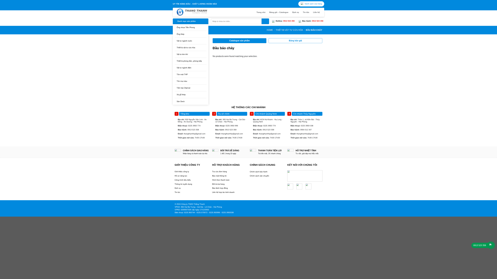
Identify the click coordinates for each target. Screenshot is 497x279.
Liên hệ (316, 12)
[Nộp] (265, 21)
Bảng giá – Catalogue (278, 12)
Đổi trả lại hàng (218, 184)
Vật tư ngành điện (184, 68)
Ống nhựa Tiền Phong (186, 27)
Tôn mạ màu (182, 81)
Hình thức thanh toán (220, 180)
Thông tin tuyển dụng (183, 184)
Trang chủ (261, 12)
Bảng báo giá (295, 41)
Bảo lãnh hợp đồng (220, 188)
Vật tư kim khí (182, 54)
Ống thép (180, 34)
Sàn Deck (181, 101)
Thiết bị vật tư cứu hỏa (186, 48)
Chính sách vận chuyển (259, 176)
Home (270, 30)
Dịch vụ (295, 12)
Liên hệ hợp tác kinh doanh (223, 192)
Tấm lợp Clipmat (183, 88)
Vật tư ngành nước (184, 41)
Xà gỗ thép (181, 95)
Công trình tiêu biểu (183, 180)
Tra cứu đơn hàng (219, 172)
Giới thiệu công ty (182, 172)
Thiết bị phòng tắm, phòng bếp (189, 61)
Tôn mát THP (182, 74)
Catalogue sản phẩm (239, 41)
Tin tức (306, 12)
